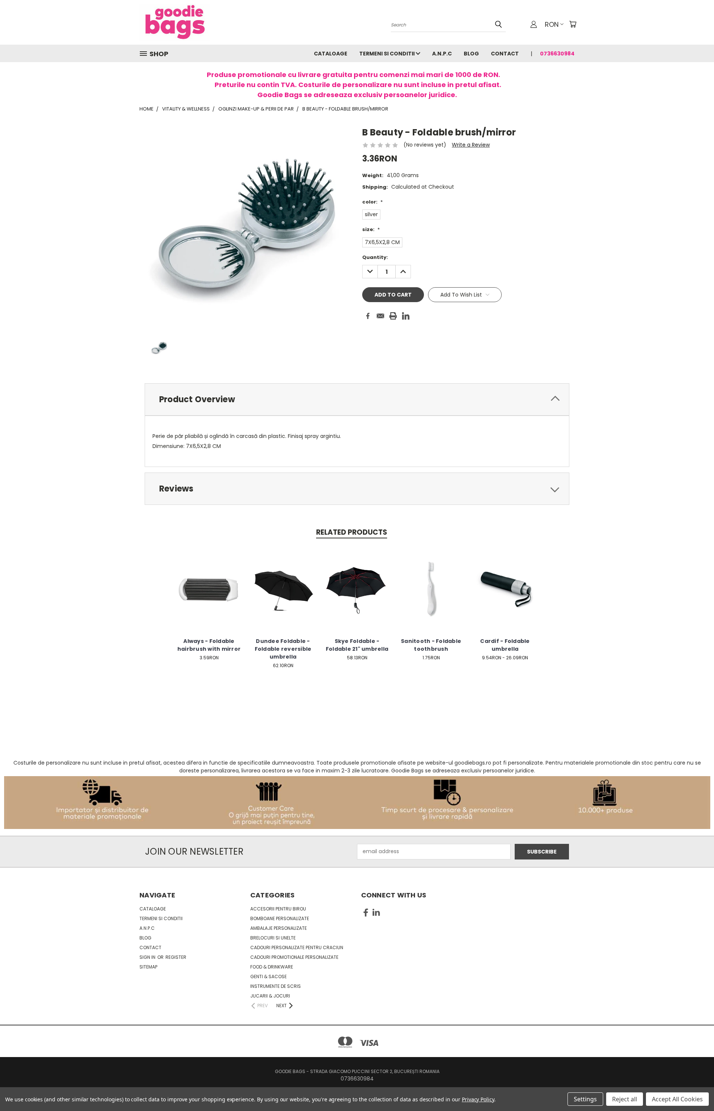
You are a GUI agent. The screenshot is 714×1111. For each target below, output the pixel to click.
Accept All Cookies (677, 1099)
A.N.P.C (442, 53)
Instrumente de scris (275, 986)
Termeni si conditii (387, 53)
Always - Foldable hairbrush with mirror (209, 645)
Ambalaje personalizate (278, 928)
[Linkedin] (405, 316)
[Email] (380, 316)
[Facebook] (368, 316)
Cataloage (330, 53)
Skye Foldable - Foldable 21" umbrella (357, 645)
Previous (694, 1088)
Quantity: (375, 257)
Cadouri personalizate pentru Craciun (296, 947)
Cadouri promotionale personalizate (294, 957)
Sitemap (148, 967)
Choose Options (209, 595)
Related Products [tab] (351, 532)
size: (371, 229)
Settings (585, 1099)
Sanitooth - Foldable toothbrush (431, 645)
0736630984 (557, 53)
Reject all (624, 1099)
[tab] (357, 399)
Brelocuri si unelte (273, 938)
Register (175, 957)
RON (552, 24)
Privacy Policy (478, 1099)
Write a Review (471, 144)
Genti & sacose (268, 976)
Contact (505, 53)
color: (372, 201)
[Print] (393, 316)
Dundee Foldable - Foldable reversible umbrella (283, 648)
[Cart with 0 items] (572, 24)
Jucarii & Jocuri (270, 996)
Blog (471, 53)
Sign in (148, 957)
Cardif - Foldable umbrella (505, 645)
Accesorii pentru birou (278, 909)
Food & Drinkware (271, 967)
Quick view (209, 581)
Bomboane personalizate (279, 918)
